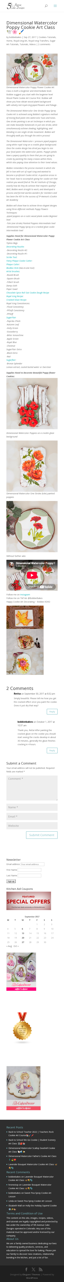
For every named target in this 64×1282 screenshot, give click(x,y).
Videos (32, 44)
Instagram (25, 594)
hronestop (13, 1184)
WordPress (32, 1277)
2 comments (44, 44)
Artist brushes (12, 271)
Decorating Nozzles (15, 246)
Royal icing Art (20, 40)
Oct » (16, 946)
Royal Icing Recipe (14, 296)
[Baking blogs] (22, 1043)
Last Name (11, 875)
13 (23, 933)
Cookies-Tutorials (47, 37)
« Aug (9, 946)
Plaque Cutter (12, 264)
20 (23, 937)
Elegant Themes (31, 1274)
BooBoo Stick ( (13, 267)
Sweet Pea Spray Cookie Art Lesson (34, 1201)
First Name (11, 869)
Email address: (13, 864)
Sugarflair (11, 360)
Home (9, 40)
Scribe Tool (11, 257)
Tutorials (24, 44)
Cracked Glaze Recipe (16, 299)
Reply (52, 711)
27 (23, 942)
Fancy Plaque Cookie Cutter (19, 260)
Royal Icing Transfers (38, 40)
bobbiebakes (15, 37)
